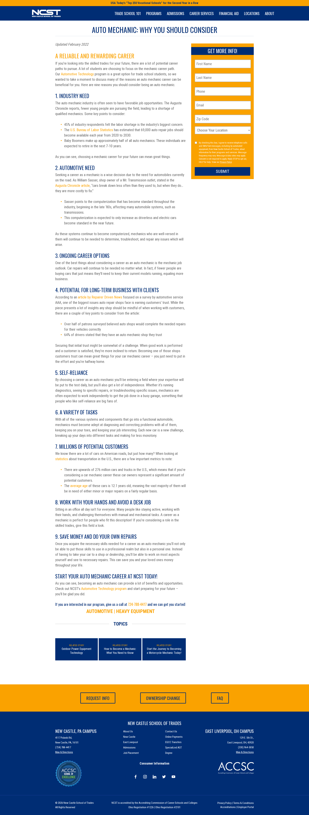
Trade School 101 (127, 13)
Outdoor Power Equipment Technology (76, 651)
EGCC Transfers (173, 742)
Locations (251, 13)
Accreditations (228, 807)
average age (79, 486)
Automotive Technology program (104, 589)
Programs (153, 13)
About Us (128, 731)
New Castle (129, 736)
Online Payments (174, 736)
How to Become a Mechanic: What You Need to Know (120, 651)
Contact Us (171, 731)
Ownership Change (163, 698)
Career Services (202, 13)
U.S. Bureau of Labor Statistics (91, 130)
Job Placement (131, 753)
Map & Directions (64, 752)
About (269, 13)
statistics (61, 459)
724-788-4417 (137, 604)
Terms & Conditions (243, 803)
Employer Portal (245, 807)
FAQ (220, 698)
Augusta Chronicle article (72, 185)
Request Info (97, 698)
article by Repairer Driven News (100, 297)
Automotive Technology (77, 74)
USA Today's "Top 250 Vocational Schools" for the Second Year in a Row (154, 3)
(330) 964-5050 (246, 747)
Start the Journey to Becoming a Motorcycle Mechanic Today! (164, 651)
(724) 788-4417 (63, 747)
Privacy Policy (226, 162)
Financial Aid (229, 13)
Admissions (175, 13)
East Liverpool (130, 742)
